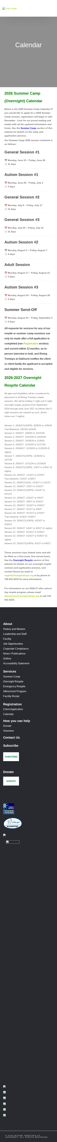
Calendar (8, 714)
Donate (7, 726)
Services (9, 671)
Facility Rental (11, 696)
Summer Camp (28, 128)
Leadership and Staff (14, 634)
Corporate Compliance (16, 648)
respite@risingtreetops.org (19, 575)
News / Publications (14, 653)
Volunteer (8, 730)
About (7, 624)
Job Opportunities (13, 643)
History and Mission (14, 629)
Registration (30, 343)
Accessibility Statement (16, 663)
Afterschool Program (14, 691)
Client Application (13, 709)
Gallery (7, 658)
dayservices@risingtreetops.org (21, 596)
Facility (7, 638)
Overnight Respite (23, 560)
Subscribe (10, 745)
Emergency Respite (14, 686)
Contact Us (11, 737)
